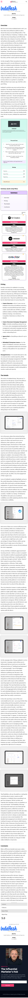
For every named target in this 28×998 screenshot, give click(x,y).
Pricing (6, 200)
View (14, 224)
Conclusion (7, 207)
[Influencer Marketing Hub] (14, 1)
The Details (7, 203)
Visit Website (14, 222)
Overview (6, 197)
